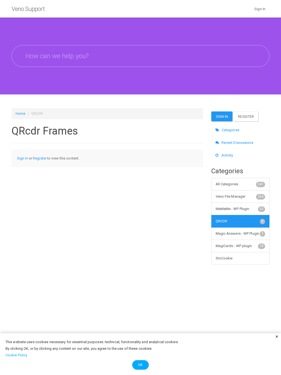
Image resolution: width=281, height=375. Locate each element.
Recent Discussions (237, 143)
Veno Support (28, 8)
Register (39, 158)
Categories (230, 130)
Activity (227, 155)
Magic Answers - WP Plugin (240, 233)
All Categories (240, 184)
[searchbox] (140, 56)
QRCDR (240, 221)
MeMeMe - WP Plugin (240, 209)
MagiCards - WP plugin (240, 246)
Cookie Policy (16, 355)
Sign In (259, 9)
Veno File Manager (240, 196)
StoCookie (224, 258)
